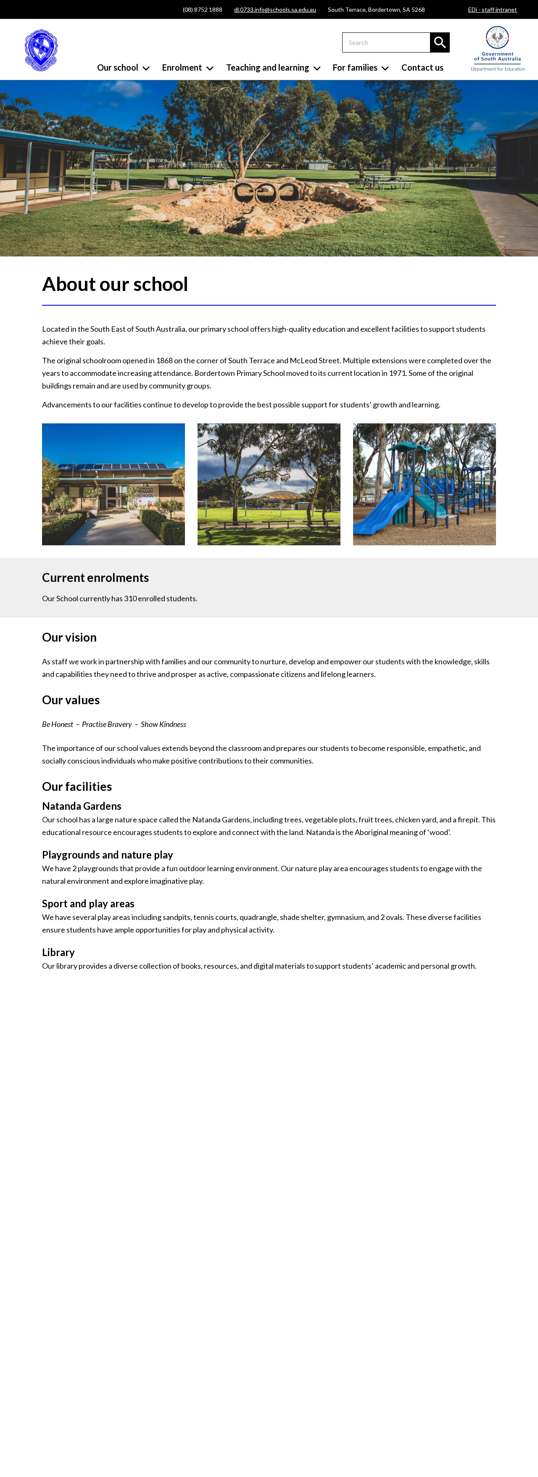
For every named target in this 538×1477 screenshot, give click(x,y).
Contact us (422, 67)
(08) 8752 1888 (202, 9)
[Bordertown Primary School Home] (41, 50)
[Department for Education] (498, 70)
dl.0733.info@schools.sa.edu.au (275, 9)
